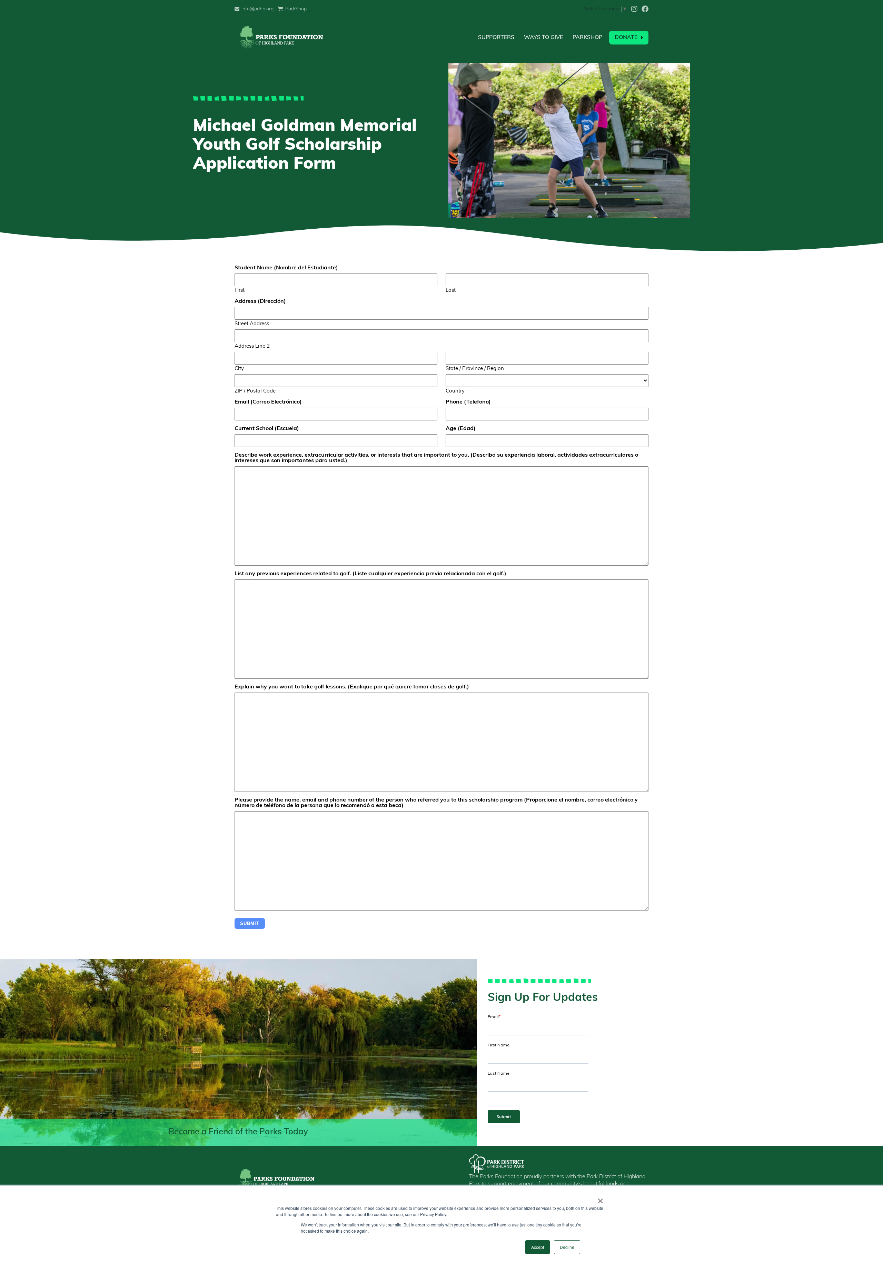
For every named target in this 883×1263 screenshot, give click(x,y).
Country (455, 391)
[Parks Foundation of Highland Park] (280, 37)
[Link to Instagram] (634, 9)
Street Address (252, 324)
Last (451, 290)
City (239, 368)
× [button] (600, 1198)
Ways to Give (543, 37)
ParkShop (587, 37)
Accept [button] (537, 1247)
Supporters (496, 37)
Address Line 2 (252, 346)
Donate (626, 37)
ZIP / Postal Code (255, 391)
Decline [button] (567, 1247)
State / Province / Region (475, 368)
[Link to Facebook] (645, 9)
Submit (249, 923)
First (240, 290)
